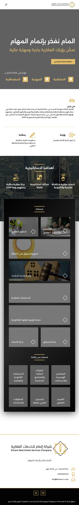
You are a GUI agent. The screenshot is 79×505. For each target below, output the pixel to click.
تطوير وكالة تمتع (14, 501)
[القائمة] (6, 4)
